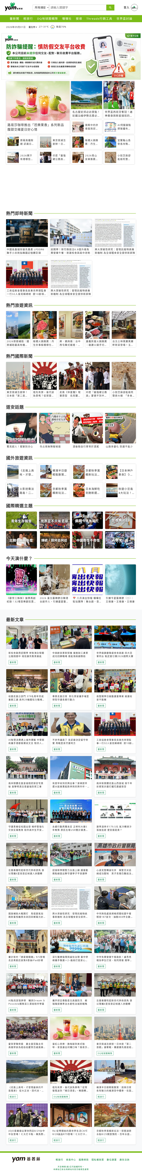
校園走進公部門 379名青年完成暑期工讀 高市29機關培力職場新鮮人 (26, 699)
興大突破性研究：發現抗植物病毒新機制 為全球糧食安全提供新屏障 (70, 917)
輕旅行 (28, 19)
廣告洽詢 (125, 1159)
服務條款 (84, 1159)
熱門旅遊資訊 (19, 305)
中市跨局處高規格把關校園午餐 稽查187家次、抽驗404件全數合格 (115, 917)
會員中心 (71, 1159)
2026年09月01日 (16, 27)
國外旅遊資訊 (19, 458)
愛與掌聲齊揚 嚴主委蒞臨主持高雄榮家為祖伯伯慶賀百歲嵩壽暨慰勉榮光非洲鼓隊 (25, 1047)
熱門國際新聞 (19, 356)
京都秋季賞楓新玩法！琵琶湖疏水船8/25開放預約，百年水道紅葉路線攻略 (114, 1134)
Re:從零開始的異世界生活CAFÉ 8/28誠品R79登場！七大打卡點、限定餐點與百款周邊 (70, 1134)
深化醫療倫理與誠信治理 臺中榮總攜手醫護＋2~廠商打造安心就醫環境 (70, 960)
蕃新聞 (14, 19)
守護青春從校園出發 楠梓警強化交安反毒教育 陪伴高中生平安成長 (26, 830)
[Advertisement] (71, 187)
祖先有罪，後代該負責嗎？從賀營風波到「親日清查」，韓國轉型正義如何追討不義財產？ (70, 1090)
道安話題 (15, 407)
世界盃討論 (124, 19)
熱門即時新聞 (19, 213)
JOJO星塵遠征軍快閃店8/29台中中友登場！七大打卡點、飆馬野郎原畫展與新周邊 (26, 1134)
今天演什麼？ (19, 558)
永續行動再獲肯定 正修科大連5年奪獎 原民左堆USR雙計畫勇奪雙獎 (70, 830)
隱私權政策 (98, 1159)
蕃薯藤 (13, 6)
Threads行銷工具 (99, 19)
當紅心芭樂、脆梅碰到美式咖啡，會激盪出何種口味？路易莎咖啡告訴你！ (69, 1047)
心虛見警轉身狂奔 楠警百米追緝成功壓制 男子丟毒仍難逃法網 (114, 873)
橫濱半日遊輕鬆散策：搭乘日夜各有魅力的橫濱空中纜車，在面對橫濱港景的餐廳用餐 (114, 1090)
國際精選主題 (19, 506)
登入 (127, 7)
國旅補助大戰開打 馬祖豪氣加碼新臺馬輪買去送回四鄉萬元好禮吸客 (25, 917)
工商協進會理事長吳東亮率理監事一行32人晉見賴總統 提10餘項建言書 (114, 743)
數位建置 (112, 1159)
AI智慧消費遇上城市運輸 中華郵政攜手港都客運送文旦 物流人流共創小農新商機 (26, 743)
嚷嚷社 (67, 19)
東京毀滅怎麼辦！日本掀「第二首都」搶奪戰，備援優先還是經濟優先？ (114, 1047)
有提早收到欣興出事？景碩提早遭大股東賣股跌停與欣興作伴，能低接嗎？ (69, 786)
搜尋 (79, 19)
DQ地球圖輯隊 (47, 19)
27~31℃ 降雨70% (52, 26)
